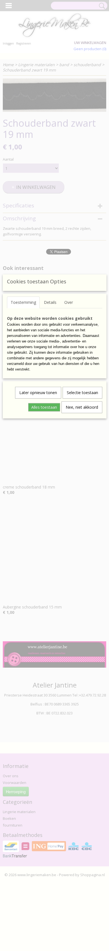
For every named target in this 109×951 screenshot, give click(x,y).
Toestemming (23, 302)
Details (50, 302)
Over (68, 302)
